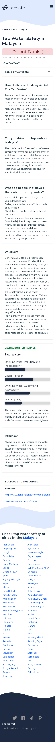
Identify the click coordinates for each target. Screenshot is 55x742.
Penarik (7, 641)
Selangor (32, 653)
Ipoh (5, 575)
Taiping (31, 668)
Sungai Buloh (35, 664)
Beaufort (7, 560)
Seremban (33, 657)
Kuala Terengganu (13, 610)
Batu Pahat (9, 556)
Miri (29, 629)
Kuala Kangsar (35, 595)
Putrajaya (33, 645)
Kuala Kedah (9, 599)
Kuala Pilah (9, 606)
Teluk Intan (34, 672)
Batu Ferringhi (35, 552)
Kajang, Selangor (12, 579)
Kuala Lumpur (35, 602)
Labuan (7, 618)
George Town (10, 572)
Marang (32, 626)
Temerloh (8, 676)
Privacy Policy (31, 709)
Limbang (32, 622)
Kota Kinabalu (10, 595)
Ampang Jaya (10, 548)
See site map (9, 724)
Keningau (33, 583)
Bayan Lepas (34, 556)
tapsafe (16, 7)
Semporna (8, 657)
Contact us (11, 709)
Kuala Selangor (36, 606)
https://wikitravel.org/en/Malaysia (22, 501)
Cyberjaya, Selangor (38, 568)
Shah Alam (8, 660)
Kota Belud (9, 591)
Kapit (5, 583)
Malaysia (30, 538)
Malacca (7, 626)
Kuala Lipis (8, 602)
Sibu (30, 660)
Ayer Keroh (34, 548)
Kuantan (32, 610)
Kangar (31, 579)
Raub (30, 649)
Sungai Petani (10, 668)
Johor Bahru (34, 575)
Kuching (7, 614)
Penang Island (35, 637)
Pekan (6, 637)
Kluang (31, 587)
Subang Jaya (9, 664)
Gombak (32, 572)
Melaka (6, 629)
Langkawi (8, 622)
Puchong (8, 645)
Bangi (6, 552)
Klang (6, 587)
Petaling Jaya (35, 641)
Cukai (6, 568)
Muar (5, 633)
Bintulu (32, 560)
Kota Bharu (34, 591)
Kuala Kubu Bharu (38, 599)
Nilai (30, 633)
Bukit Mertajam (11, 564)
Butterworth (34, 564)
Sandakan (8, 653)
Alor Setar (33, 544)
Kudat (31, 614)
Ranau (6, 649)
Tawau (6, 672)
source (21, 158)
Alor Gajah (8, 544)
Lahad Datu (34, 618)
